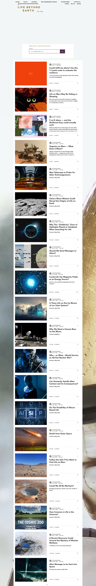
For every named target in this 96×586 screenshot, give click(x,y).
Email (30, 48)
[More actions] (78, 64)
